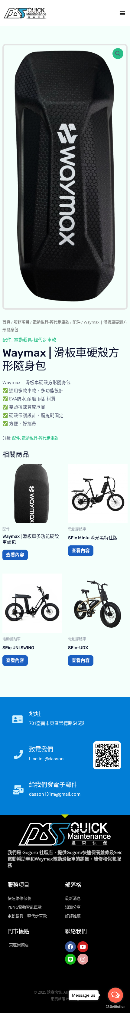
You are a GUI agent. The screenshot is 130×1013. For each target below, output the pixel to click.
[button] (122, 13)
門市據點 (18, 931)
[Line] (70, 959)
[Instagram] (82, 959)
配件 (76, 322)
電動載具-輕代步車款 (51, 322)
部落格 (73, 885)
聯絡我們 (76, 931)
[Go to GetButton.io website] (115, 1007)
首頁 (6, 322)
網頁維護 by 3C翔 (65, 998)
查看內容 (15, 554)
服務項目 (21, 322)
